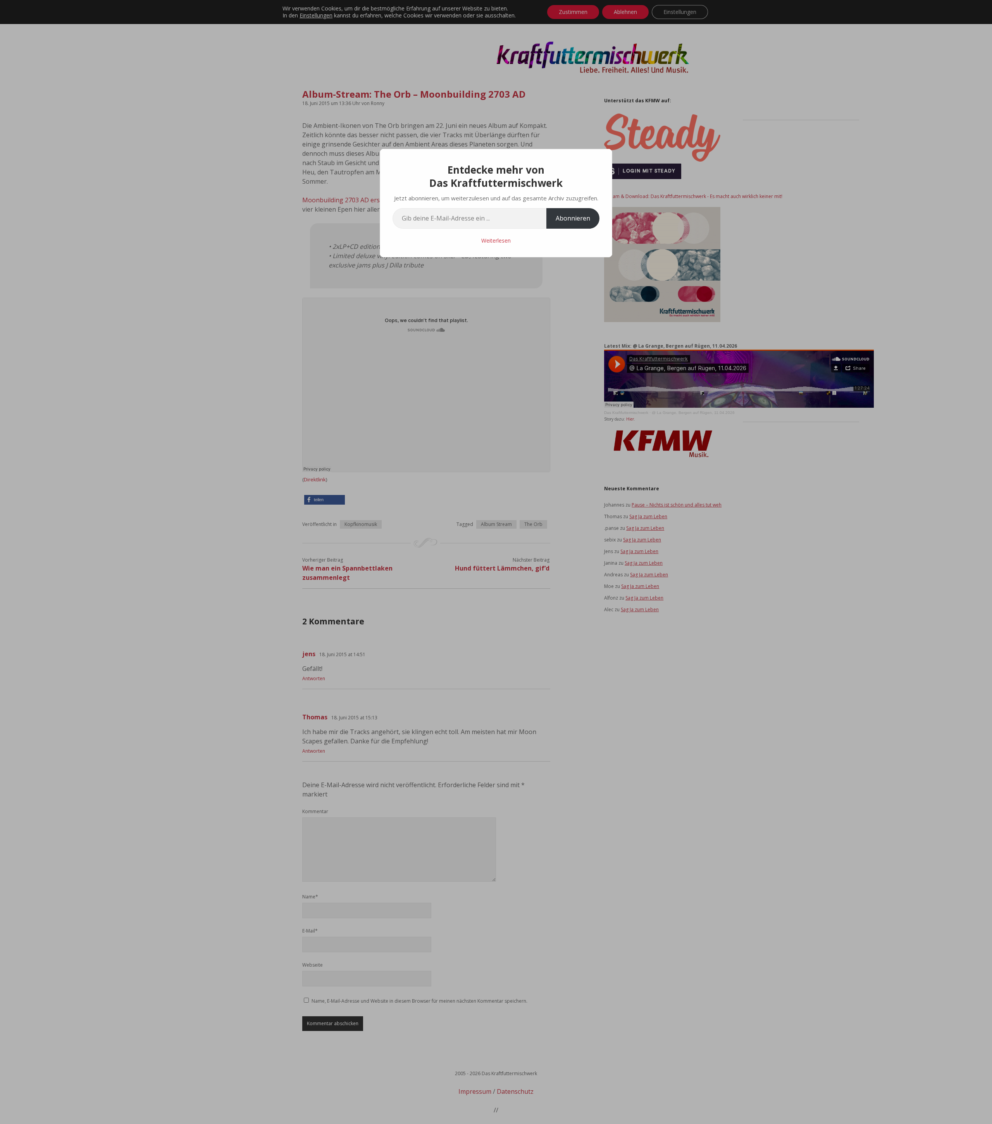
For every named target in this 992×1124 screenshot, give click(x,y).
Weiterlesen (496, 240)
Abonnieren (573, 218)
